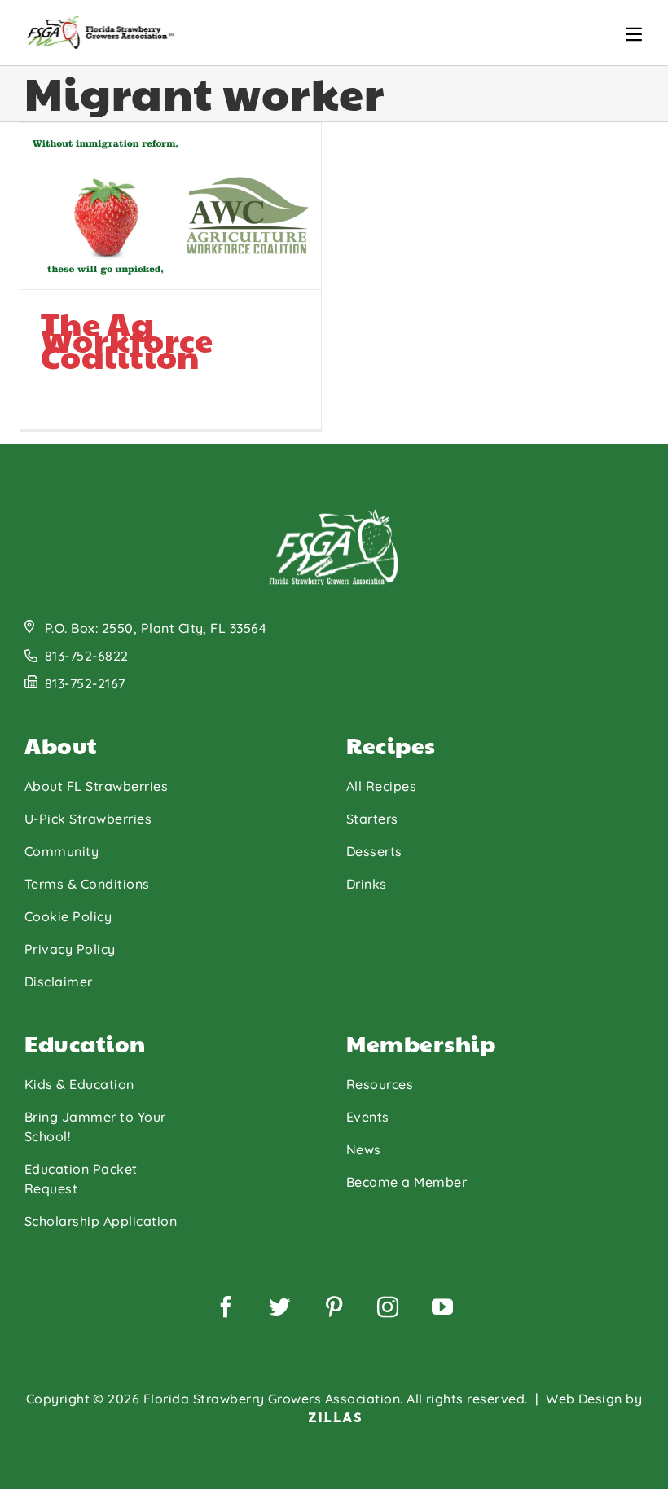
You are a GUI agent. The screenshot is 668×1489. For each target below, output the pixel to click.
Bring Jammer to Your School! (95, 1126)
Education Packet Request (81, 1179)
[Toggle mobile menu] (634, 34)
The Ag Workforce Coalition (127, 339)
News (363, 1149)
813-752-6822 (87, 656)
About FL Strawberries (96, 786)
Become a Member (406, 1182)
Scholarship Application (100, 1221)
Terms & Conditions (87, 884)
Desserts (374, 851)
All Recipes (381, 786)
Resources (379, 1084)
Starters (372, 818)
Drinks (366, 884)
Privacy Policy (70, 949)
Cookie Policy (68, 916)
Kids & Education (79, 1084)
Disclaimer (58, 981)
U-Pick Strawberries (88, 818)
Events (367, 1117)
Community (61, 851)
